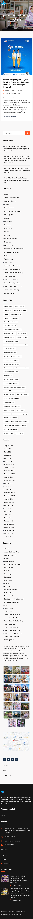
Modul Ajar (7, 242)
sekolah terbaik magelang (11, 398)
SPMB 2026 (19, 433)
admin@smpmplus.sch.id (12, 841)
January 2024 (9, 524)
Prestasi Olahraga (22, 337)
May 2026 (7, 455)
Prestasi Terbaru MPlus (12, 93)
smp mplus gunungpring (20, 414)
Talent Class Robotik (11, 279)
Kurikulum (7, 235)
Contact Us (7, 775)
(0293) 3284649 (10, 837)
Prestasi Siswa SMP (9, 349)
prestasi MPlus (22, 333)
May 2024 (7, 511)
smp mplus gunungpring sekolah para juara (16, 421)
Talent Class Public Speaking (13, 273)
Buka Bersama (9, 208)
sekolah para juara (9, 395)
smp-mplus (20, 410)
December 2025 (9, 471)
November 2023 (9, 527)
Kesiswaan (7, 225)
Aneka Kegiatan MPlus (11, 198)
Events (5, 766)
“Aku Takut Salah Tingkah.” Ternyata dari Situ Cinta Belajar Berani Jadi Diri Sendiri (16, 180)
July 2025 (7, 486)
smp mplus (7, 414)
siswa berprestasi (9, 410)
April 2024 (7, 515)
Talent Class (8, 262)
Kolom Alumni (8, 228)
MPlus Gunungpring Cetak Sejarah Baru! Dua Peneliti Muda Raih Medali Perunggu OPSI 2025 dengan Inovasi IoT (16, 83)
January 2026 (9, 468)
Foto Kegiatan (9, 215)
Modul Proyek (8, 245)
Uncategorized (9, 293)
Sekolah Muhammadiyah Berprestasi (14, 387)
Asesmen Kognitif (10, 201)
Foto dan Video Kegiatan (12, 211)
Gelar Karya (8, 221)
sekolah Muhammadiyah (11, 383)
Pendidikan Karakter (10, 326)
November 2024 (9, 496)
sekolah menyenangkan (11, 379)
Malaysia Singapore (10, 238)
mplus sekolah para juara (11, 318)
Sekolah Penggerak (22, 395)
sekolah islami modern (21, 368)
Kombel (6, 232)
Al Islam (6, 194)
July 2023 (7, 536)
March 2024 (8, 518)
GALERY (7, 218)
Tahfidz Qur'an (9, 259)
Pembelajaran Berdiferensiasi (14, 249)
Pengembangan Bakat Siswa (12, 329)
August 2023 (8, 533)
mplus (6, 314)
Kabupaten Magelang (20, 310)
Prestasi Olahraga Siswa (11, 341)
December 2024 (9, 493)
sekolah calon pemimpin (11, 360)
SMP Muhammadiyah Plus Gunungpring (15, 425)
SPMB (6, 256)
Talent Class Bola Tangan (12, 269)
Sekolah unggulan (9, 402)
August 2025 (8, 483)
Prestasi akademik (9, 333)
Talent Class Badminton (12, 266)
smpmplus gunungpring (10, 418)
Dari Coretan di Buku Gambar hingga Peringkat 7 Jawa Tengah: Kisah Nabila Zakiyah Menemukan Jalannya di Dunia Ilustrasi (17, 159)
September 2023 (9, 530)
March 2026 (8, 461)
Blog (4, 770)
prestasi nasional (9, 337)
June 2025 (8, 489)
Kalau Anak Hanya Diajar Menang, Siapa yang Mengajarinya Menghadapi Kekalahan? (16, 149)
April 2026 (7, 458)
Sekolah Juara (8, 375)
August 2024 (8, 505)
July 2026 (7, 449)
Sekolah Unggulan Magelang (12, 406)
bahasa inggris (8, 306)
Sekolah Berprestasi (10, 352)
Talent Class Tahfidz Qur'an (13, 286)
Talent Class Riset (10, 276)
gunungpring (7, 310)
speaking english (8, 433)
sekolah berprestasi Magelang (12, 356)
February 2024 (9, 521)
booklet (6, 204)
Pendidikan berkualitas (10, 322)
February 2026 (9, 464)
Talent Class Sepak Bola (12, 283)
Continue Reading (9, 116)
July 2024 (7, 508)
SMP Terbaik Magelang (10, 429)
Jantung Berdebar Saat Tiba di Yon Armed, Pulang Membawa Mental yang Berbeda (17, 170)
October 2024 (8, 499)
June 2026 (8, 452)
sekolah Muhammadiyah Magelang (13, 391)
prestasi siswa (8, 345)
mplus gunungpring (16, 314)
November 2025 (9, 474)
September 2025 (9, 480)
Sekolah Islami (8, 368)
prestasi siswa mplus (21, 345)
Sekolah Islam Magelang (11, 372)
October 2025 (8, 477)
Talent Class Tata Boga (12, 290)
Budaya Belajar (19, 306)
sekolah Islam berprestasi (11, 364)
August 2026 (8, 446)
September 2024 (9, 502)
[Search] (27, 133)
